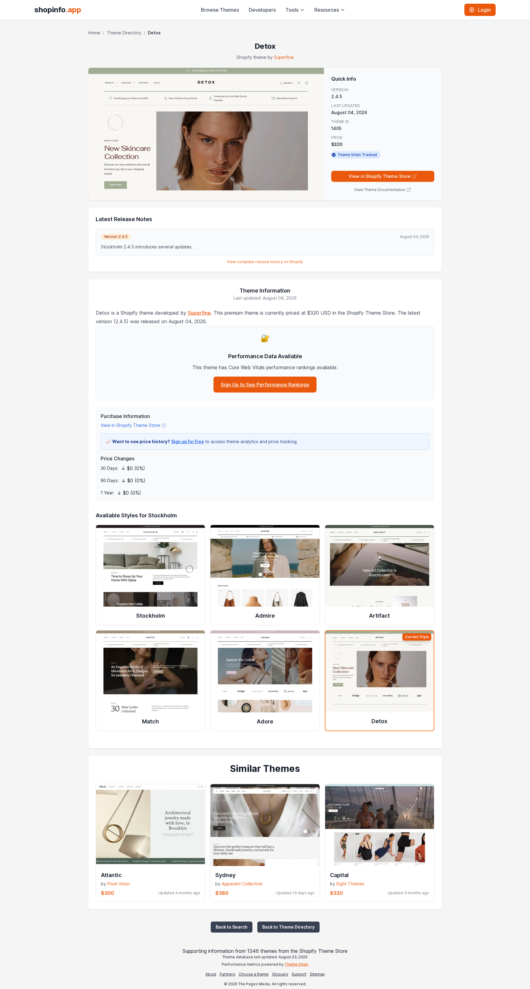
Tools (292, 10)
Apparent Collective (242, 883)
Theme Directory (124, 32)
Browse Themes (220, 10)
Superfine (284, 57)
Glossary (280, 974)
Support (299, 974)
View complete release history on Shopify (265, 261)
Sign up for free (187, 441)
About (210, 974)
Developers (262, 10)
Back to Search (232, 927)
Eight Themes (350, 883)
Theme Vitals (296, 964)
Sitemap (317, 974)
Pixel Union (118, 883)
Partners (227, 974)
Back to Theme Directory (288, 927)
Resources (326, 10)
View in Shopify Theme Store (380, 176)
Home (94, 32)
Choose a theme (254, 974)
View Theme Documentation (379, 189)
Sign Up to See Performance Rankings (265, 384)
